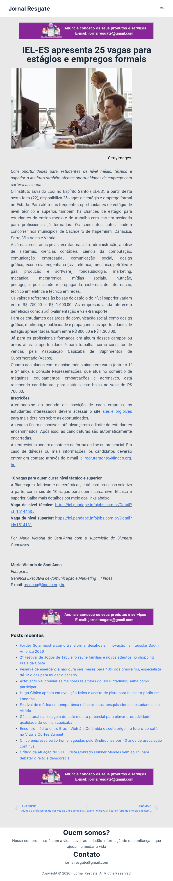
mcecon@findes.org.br (44, 584)
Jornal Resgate (29, 8)
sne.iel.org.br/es (117, 411)
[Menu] (162, 9)
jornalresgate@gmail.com (86, 862)
